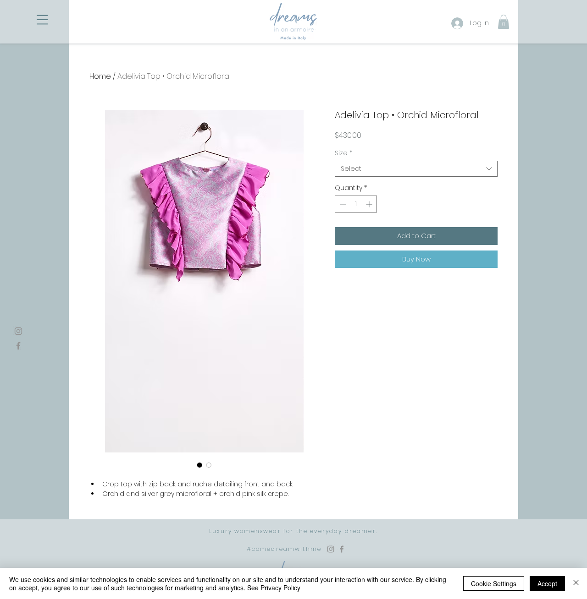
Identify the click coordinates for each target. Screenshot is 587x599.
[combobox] (416, 169)
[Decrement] (342, 204)
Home (100, 76)
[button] (42, 19)
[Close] (575, 583)
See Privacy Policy (273, 587)
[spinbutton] (356, 204)
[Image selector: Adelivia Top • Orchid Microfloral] (199, 464)
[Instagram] (18, 331)
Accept (547, 583)
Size (343, 153)
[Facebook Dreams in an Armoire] (341, 549)
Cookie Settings (493, 583)
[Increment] (370, 204)
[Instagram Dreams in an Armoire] (330, 549)
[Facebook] (18, 346)
